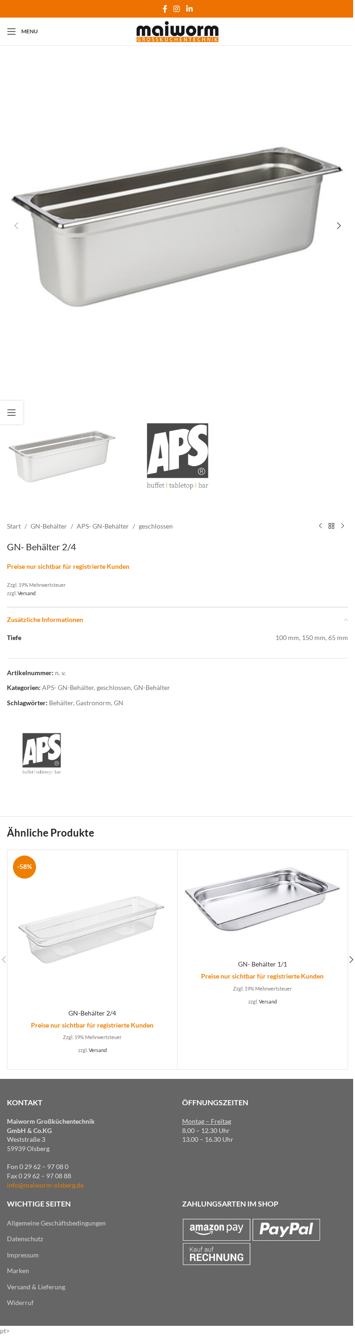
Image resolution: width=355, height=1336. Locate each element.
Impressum (23, 1255)
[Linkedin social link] (189, 9)
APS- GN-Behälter (103, 526)
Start (14, 526)
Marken (18, 1270)
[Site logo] (177, 31)
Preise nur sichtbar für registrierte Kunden (68, 566)
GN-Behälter (49, 526)
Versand (27, 593)
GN (118, 703)
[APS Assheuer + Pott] (41, 753)
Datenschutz (25, 1239)
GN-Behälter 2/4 (92, 1013)
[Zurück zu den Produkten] (331, 526)
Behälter (61, 703)
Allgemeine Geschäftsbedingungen (56, 1223)
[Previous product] (320, 526)
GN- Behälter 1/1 (262, 964)
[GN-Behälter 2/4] (92, 928)
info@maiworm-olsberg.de (45, 1185)
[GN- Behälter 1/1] (262, 903)
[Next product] (342, 526)
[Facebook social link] (165, 9)
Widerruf (20, 1302)
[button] (16, 225)
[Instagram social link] (177, 9)
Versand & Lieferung (36, 1287)
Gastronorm (93, 703)
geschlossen (156, 526)
